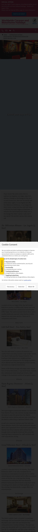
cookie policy (27, 280)
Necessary (10, 287)
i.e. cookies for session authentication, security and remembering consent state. (18, 263)
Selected (21, 287)
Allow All (31, 287)
